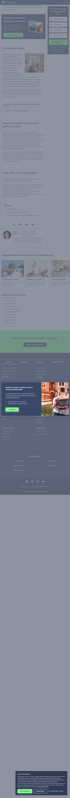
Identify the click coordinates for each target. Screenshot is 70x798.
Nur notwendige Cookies (55, 791)
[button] (66, 384)
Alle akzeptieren (25, 791)
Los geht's (12, 409)
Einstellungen (40, 791)
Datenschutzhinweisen (43, 786)
